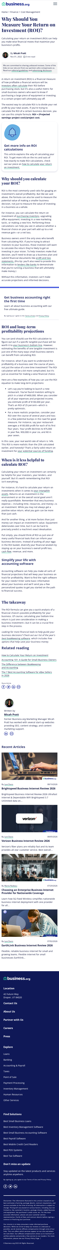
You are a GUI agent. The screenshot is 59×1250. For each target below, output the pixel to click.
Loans (6, 1053)
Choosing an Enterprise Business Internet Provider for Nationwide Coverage (27, 891)
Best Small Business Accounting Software (25, 1132)
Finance (14, 11)
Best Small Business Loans (17, 1121)
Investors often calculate (14, 85)
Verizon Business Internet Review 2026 (26, 840)
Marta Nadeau (10, 886)
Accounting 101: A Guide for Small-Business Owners (29, 659)
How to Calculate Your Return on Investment (25, 655)
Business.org (10, 1243)
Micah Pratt (20, 53)
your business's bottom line (27, 345)
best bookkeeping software (16, 638)
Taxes (6, 1071)
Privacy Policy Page (32, 1238)
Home (5, 11)
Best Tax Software (12, 1155)
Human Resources (13, 1094)
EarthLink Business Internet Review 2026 (27, 945)
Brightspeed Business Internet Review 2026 (28, 788)
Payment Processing (14, 1082)
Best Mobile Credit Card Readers (20, 1144)
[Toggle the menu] (55, 4)
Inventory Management (15, 1088)
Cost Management (30, 11)
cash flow (6, 551)
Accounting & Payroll (14, 1065)
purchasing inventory (28, 216)
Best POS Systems (12, 1150)
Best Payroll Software (14, 1138)
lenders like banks (27, 264)
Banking (7, 1059)
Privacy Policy (44, 316)
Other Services (11, 1100)
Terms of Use (30, 316)
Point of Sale (10, 1077)
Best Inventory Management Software (23, 1126)
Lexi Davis (8, 784)
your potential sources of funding (35, 450)
